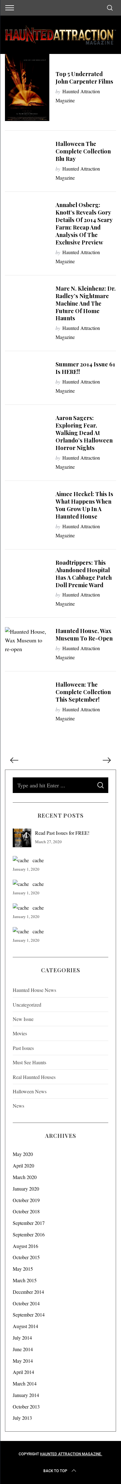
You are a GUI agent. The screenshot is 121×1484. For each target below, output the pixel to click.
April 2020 (23, 1165)
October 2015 (26, 1257)
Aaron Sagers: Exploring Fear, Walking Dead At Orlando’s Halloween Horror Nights (84, 433)
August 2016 (25, 1246)
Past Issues (23, 1048)
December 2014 (28, 1291)
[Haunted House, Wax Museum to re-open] (27, 640)
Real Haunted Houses (34, 1077)
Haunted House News (34, 990)
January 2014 (26, 1395)
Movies (20, 1033)
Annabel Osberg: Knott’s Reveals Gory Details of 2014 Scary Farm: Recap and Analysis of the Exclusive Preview (84, 223)
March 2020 (25, 1177)
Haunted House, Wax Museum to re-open (84, 634)
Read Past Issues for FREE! (62, 832)
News (18, 1105)
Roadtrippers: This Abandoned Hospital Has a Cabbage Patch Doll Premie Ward (84, 573)
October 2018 (26, 1211)
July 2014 (22, 1337)
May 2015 (23, 1268)
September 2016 (29, 1234)
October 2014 (26, 1303)
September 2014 (29, 1314)
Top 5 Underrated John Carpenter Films (84, 77)
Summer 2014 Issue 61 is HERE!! (85, 367)
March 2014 (25, 1383)
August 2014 (25, 1326)
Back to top (55, 1471)
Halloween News (30, 1091)
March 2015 (25, 1280)
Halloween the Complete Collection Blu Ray (83, 151)
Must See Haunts (29, 1062)
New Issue (23, 1019)
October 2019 (26, 1200)
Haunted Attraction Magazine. (71, 1454)
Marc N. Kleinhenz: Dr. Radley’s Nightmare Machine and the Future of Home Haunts (86, 303)
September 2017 (29, 1223)
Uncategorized (27, 1004)
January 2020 (26, 1188)
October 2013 (26, 1406)
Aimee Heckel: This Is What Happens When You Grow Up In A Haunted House (84, 505)
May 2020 (23, 1154)
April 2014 (23, 1372)
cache (38, 860)
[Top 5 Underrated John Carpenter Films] (27, 87)
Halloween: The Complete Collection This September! (83, 691)
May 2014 (23, 1360)
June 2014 (23, 1349)
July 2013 (22, 1417)
